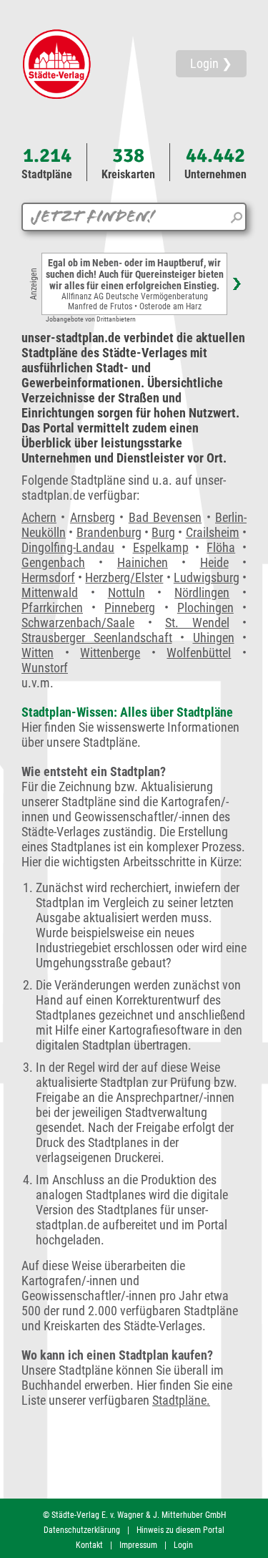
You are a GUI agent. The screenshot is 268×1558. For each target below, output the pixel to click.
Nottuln (126, 592)
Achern (38, 517)
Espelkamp (161, 547)
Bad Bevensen (165, 517)
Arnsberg (92, 517)
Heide (214, 562)
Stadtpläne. (181, 1400)
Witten (37, 652)
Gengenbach (53, 562)
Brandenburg (109, 532)
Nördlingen (201, 592)
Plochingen (205, 607)
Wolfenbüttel (199, 652)
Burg (163, 532)
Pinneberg (129, 607)
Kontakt (89, 1545)
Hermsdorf (48, 577)
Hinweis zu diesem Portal (180, 1530)
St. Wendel (197, 622)
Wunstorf (44, 667)
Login (183, 1545)
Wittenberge (110, 652)
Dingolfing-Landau (67, 547)
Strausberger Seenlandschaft (96, 637)
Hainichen (142, 562)
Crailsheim (212, 532)
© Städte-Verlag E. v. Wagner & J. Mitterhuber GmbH (134, 1515)
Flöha (221, 547)
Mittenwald (49, 592)
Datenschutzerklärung (82, 1530)
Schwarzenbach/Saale (77, 622)
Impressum (138, 1545)
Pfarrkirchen (52, 607)
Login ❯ (211, 63)
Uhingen (213, 637)
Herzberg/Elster (124, 577)
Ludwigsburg (206, 577)
